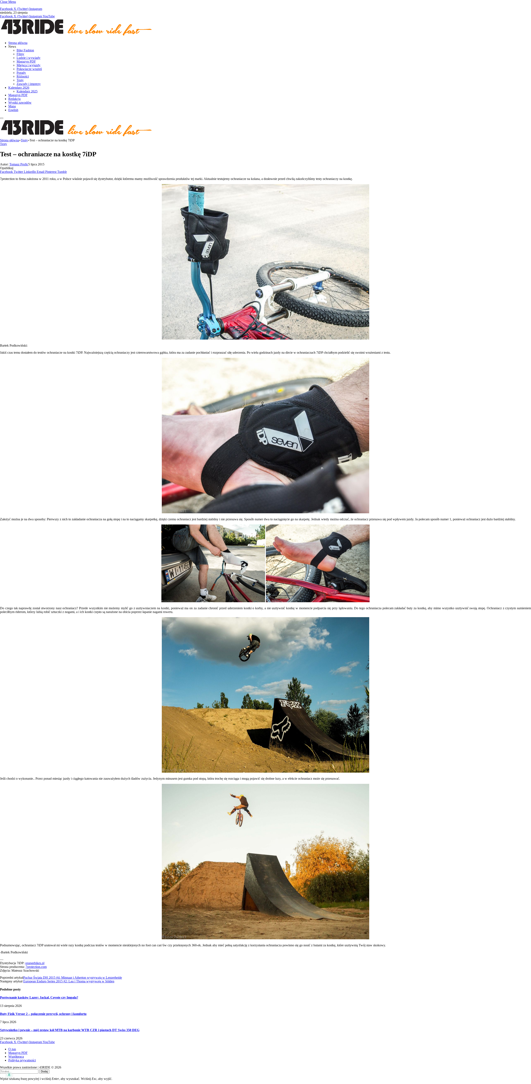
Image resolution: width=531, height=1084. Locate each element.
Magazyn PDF (26, 61)
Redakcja (14, 99)
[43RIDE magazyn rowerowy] (76, 36)
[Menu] (1, 118)
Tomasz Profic (18, 164)
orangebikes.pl (34, 963)
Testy (20, 80)
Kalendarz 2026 (18, 87)
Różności (23, 76)
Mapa (12, 106)
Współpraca (16, 1056)
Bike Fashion (25, 50)
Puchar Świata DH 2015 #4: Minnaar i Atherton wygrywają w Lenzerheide (72, 977)
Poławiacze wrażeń (29, 69)
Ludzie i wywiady (28, 57)
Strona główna (17, 43)
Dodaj (44, 1071)
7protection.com (36, 967)
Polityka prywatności (22, 1060)
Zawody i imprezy (29, 84)
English (13, 110)
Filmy (20, 54)
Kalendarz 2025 (27, 91)
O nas (12, 1049)
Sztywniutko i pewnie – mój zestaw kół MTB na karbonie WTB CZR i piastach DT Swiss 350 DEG (69, 1030)
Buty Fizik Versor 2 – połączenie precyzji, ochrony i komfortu (43, 1014)
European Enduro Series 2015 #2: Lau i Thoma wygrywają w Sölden (68, 981)
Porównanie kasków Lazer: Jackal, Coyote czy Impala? (39, 997)
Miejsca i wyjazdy (28, 65)
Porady (21, 72)
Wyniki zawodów (20, 102)
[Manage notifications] (9, 1075)
